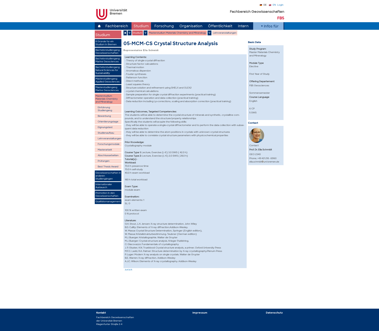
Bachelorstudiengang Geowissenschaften (107, 51)
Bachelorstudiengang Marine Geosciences (107, 60)
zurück (128, 270)
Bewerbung (104, 116)
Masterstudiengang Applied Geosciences (107, 80)
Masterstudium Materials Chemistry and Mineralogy (106, 99)
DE (265, 5)
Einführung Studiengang (105, 109)
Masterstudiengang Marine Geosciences (107, 89)
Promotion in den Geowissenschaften (106, 194)
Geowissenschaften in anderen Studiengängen (108, 176)
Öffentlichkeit (220, 26)
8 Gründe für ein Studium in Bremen (106, 43)
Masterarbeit (105, 150)
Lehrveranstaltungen (109, 139)
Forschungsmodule (108, 144)
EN (274, 5)
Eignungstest (105, 127)
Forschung (164, 26)
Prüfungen (104, 161)
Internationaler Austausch (103, 186)
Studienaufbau (106, 133)
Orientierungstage (108, 122)
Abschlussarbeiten (108, 155)
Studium (141, 26)
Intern (243, 26)
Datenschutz (274, 313)
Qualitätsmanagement (108, 202)
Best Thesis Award (108, 167)
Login (280, 5)
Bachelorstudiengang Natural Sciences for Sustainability (107, 70)
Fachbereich (116, 26)
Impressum (200, 313)
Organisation (190, 26)
